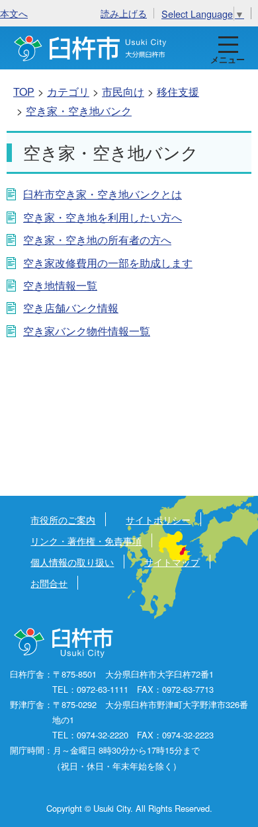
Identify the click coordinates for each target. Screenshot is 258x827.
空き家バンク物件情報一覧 (86, 330)
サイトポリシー (158, 519)
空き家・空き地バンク (79, 110)
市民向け (123, 91)
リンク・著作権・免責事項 (86, 540)
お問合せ (48, 583)
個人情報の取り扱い (72, 562)
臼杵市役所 (64, 643)
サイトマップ (172, 562)
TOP (23, 91)
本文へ (14, 13)
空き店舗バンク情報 (70, 307)
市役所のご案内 (62, 519)
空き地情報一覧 (60, 285)
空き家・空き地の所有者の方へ (97, 239)
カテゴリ (68, 91)
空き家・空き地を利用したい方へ (102, 217)
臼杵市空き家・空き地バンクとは (102, 194)
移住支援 (178, 91)
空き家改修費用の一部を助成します (108, 262)
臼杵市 (90, 47)
